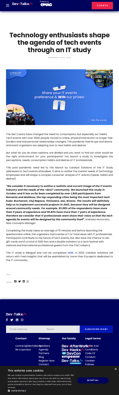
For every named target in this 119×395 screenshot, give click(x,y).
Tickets (102, 5)
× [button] (115, 369)
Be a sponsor (23, 349)
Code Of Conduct (90, 355)
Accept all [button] (93, 380)
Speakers (44, 346)
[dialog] (59, 380)
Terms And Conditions (91, 347)
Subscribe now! (96, 329)
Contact (44, 364)
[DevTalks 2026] (22, 4)
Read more (21, 387)
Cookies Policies (90, 362)
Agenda (43, 349)
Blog (41, 357)
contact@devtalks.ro (28, 346)
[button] (41, 391)
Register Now (47, 360)
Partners (44, 353)
